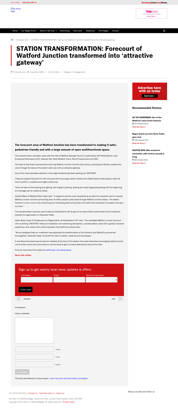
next (113, 299)
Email (56, 275)
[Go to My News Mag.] (12, 39)
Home (15, 30)
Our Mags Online (28, 30)
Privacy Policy (69, 402)
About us (60, 393)
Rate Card (77, 30)
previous (27, 299)
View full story (138, 127)
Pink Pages (15, 2)
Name (58, 349)
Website (57, 365)
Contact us (32, 393)
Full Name (26, 275)
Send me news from (95, 275)
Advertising (65, 30)
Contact (115, 30)
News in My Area (47, 30)
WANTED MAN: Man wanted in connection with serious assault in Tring (148, 153)
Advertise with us (30, 2)
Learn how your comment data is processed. (69, 378)
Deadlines (90, 30)
